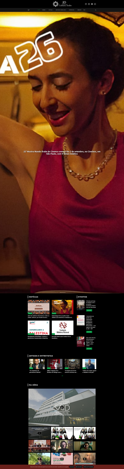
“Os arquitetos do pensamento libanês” (33, 371)
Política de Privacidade (88, 466)
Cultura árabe (31, 334)
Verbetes (79, 9)
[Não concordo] (122, 466)
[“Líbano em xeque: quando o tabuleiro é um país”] (88, 364)
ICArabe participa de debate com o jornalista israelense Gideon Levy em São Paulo (91, 304)
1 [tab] (61, 376)
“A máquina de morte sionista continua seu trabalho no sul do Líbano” (70, 371)
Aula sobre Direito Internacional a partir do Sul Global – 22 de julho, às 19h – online (91, 341)
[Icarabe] (62, 4)
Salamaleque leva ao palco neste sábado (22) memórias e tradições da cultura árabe (62, 316)
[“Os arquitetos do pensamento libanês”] (35, 364)
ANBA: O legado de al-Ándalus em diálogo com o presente (52, 371)
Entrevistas (71, 9)
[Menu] (28, 10)
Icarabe (43, 9)
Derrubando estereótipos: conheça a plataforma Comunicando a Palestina (38, 337)
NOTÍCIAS (54, 313)
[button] (61, 292)
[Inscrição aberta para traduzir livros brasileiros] (62, 328)
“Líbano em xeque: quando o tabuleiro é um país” (88, 371)
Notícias (50, 9)
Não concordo (79, 466)
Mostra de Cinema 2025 (61, 9)
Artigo (29, 368)
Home (39, 9)
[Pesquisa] (95, 10)
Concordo (72, 466)
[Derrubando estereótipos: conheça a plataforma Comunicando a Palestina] (38, 328)
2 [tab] (62, 376)
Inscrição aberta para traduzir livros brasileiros (61, 337)
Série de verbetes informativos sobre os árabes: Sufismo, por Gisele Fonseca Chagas (38, 316)
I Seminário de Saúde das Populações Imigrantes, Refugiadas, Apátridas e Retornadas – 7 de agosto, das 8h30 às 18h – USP (91, 322)
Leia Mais (89, 310)
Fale (84, 9)
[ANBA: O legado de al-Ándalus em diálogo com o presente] (53, 364)
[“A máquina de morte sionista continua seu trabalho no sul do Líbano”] (71, 364)
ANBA (53, 334)
